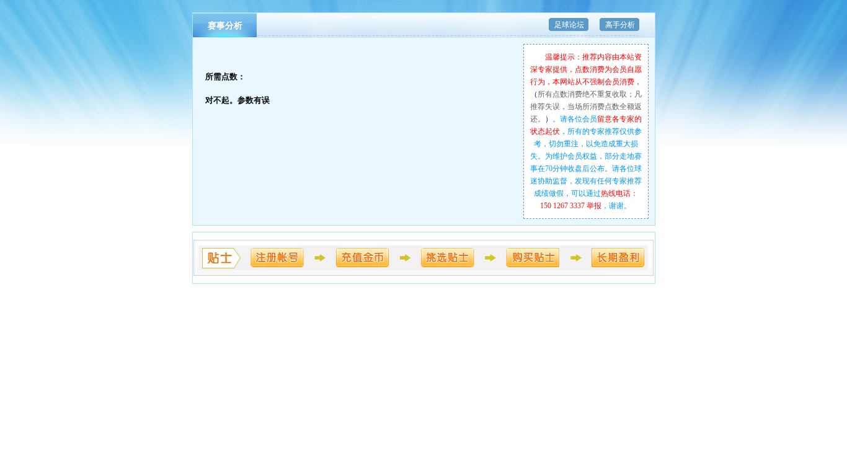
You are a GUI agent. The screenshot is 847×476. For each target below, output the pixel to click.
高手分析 (620, 24)
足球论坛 (569, 24)
